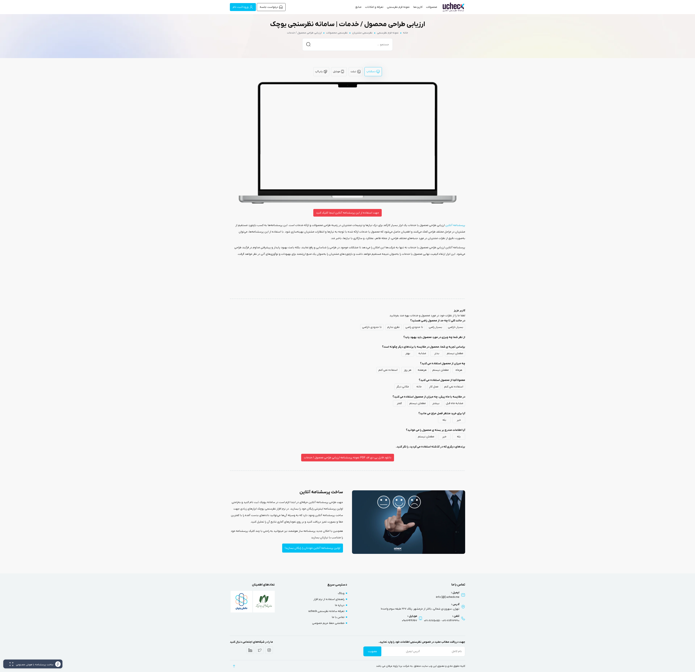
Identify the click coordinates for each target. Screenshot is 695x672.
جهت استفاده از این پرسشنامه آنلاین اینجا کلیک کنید (347, 213)
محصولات (431, 7)
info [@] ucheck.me (447, 597)
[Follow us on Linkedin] (250, 650)
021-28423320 (450, 620)
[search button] (308, 44)
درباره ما (339, 605)
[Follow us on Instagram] (269, 650)
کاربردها (417, 7)
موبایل (336, 71)
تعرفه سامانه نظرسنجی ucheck (326, 611)
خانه (405, 33)
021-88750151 (432, 620)
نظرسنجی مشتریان (362, 33)
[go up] (234, 666)
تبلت (353, 71)
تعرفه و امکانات (374, 7)
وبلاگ (341, 593)
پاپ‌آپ (319, 71)
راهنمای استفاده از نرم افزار (328, 599)
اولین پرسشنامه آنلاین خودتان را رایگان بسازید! (312, 548)
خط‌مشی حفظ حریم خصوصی (328, 623)
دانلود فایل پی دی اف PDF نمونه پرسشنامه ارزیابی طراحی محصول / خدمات (347, 457)
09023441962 (409, 620)
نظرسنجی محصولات (337, 33)
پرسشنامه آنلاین (455, 225)
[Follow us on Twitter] (260, 650)
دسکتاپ (371, 71)
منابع (358, 7)
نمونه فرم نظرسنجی (398, 7)
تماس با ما (338, 617)
